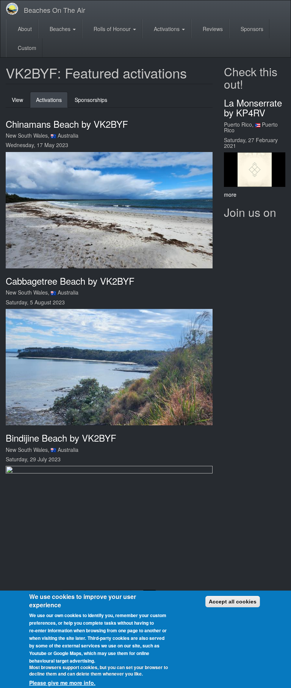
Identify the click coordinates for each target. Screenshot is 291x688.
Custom (26, 48)
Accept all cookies (233, 602)
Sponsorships (91, 99)
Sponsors (251, 29)
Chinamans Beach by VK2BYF (67, 123)
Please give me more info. (62, 682)
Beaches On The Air (54, 10)
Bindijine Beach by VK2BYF (61, 437)
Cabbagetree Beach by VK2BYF (70, 280)
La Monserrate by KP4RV (253, 107)
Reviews (212, 29)
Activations (166, 29)
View (17, 99)
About (24, 29)
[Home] (15, 9)
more (230, 194)
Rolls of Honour (112, 29)
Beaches (60, 29)
